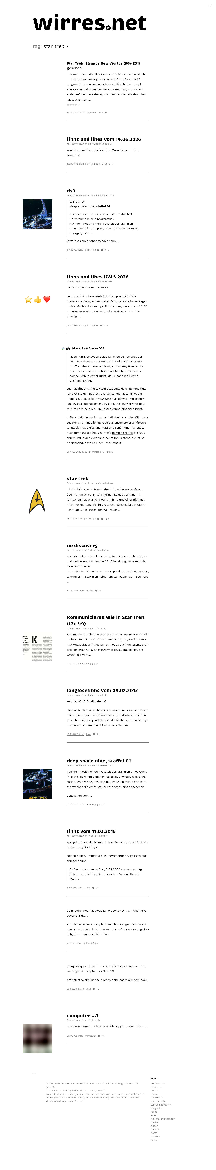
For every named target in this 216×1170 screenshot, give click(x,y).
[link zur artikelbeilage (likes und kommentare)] (106, 164)
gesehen (74, 68)
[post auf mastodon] (94, 164)
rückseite (156, 1087)
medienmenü (96, 112)
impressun (157, 1097)
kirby (68, 1090)
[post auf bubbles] (102, 164)
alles (153, 1115)
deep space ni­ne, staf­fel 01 (99, 760)
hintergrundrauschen (163, 1118)
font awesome (108, 1094)
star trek (78, 478)
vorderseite (157, 1083)
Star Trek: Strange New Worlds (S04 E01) (103, 63)
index (154, 1094)
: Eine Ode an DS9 (85, 348)
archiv (154, 1090)
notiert (105, 195)
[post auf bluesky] (97, 164)
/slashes (155, 1136)
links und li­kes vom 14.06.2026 (104, 139)
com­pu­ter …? (82, 1015)
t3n (101, 628)
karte (154, 1133)
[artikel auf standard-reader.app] (100, 164)
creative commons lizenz (69, 1097)
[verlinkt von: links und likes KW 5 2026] (104, 451)
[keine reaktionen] (112, 451)
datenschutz (158, 1101)
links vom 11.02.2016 (91, 831)
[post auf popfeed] (106, 112)
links (104, 143)
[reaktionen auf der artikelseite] (97, 943)
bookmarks (95, 451)
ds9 (71, 190)
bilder (154, 1126)
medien (155, 1122)
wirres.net (90, 1035)
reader (154, 1111)
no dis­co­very (82, 545)
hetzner (88, 1090)
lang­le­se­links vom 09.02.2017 (102, 690)
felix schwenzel (70, 1083)
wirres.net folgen (161, 1104)
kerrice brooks (122, 432)
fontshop (70, 1094)
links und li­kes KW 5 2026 (98, 276)
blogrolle (156, 1108)
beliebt (155, 1129)
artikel (105, 483)
